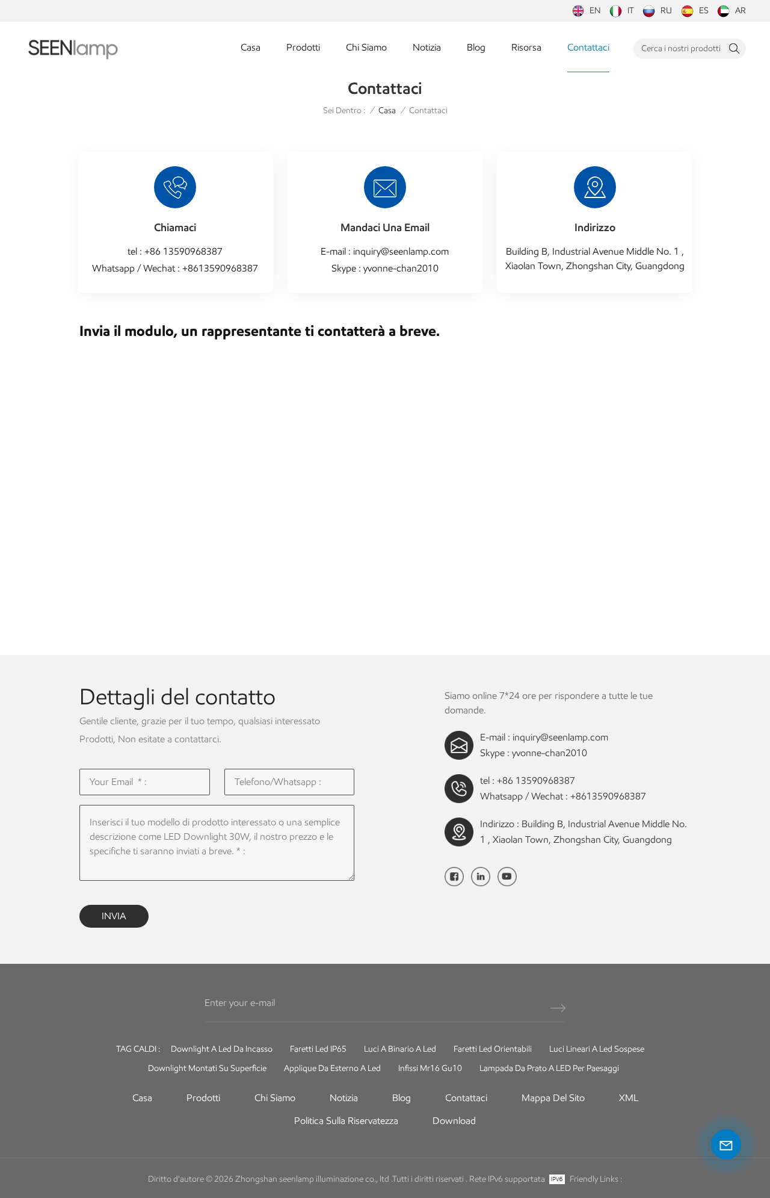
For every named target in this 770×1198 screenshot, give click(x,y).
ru (666, 10)
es (704, 10)
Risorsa (526, 47)
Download (454, 1120)
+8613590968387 (220, 268)
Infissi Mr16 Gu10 (430, 1068)
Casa (250, 47)
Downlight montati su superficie (207, 1068)
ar (740, 10)
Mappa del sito (553, 1097)
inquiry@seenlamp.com (401, 251)
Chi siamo (366, 47)
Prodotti (303, 47)
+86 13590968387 (183, 251)
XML (628, 1097)
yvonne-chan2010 (401, 268)
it (630, 10)
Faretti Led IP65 (318, 1049)
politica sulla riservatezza (346, 1120)
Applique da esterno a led (332, 1068)
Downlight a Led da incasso (222, 1049)
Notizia (427, 47)
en (595, 10)
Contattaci (588, 47)
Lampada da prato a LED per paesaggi (549, 1068)
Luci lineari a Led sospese (596, 1049)
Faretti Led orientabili (493, 1049)
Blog (476, 47)
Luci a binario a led (400, 1049)
